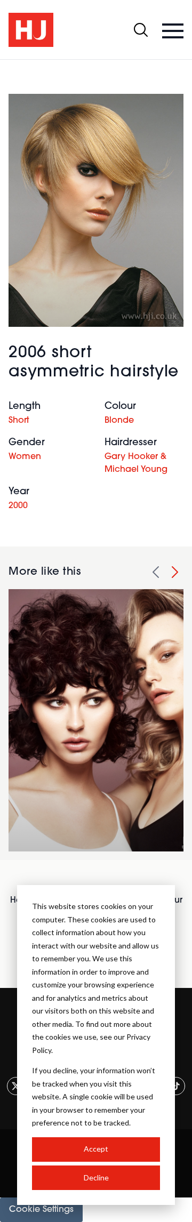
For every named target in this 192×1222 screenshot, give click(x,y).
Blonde (119, 420)
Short (19, 420)
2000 (18, 506)
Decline (96, 1177)
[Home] (31, 30)
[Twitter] (16, 1086)
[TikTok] (176, 1086)
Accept (96, 1148)
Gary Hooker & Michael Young (136, 463)
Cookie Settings (41, 1209)
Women (25, 457)
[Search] (140, 29)
